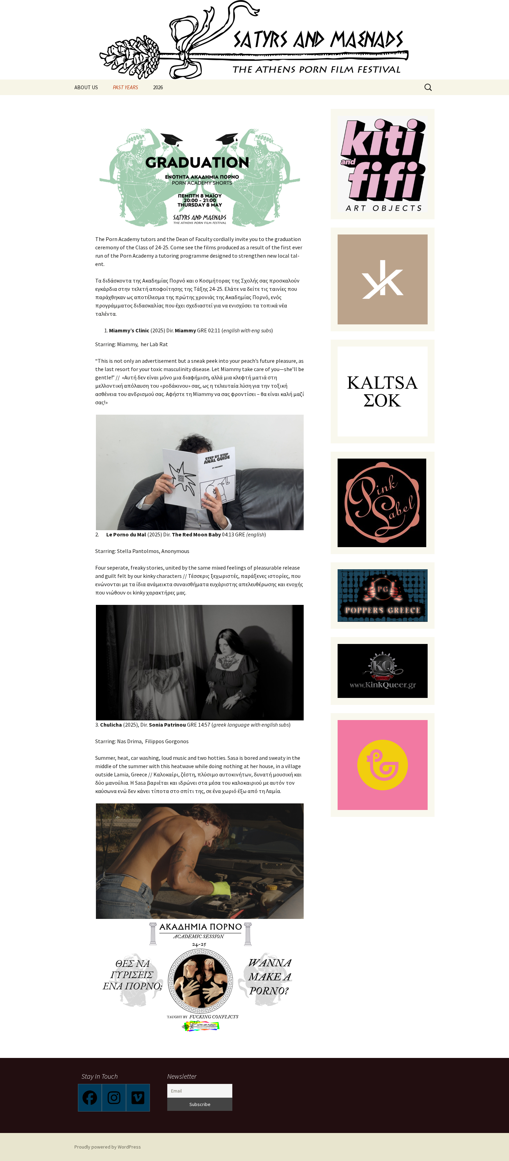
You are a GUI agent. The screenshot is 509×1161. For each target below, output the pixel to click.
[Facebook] (90, 1098)
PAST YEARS (125, 87)
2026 (158, 87)
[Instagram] (114, 1098)
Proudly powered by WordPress (107, 1147)
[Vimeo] (138, 1098)
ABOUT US (86, 87)
